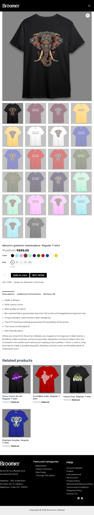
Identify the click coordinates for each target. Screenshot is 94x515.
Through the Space (45, 475)
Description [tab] (8, 294)
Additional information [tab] (29, 294)
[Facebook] (78, 498)
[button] (88, 15)
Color (4, 255)
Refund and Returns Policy (79, 484)
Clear (12, 267)
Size (4, 262)
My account (72, 477)
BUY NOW (38, 275)
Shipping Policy (74, 490)
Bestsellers (29, 282)
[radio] (12, 255)
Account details (74, 468)
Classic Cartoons (44, 469)
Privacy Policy (73, 481)
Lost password (73, 474)
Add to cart (20, 275)
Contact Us (71, 494)
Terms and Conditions (77, 487)
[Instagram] (82, 498)
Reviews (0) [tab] (49, 294)
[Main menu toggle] (89, 5)
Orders (69, 471)
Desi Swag (38, 282)
